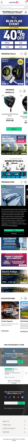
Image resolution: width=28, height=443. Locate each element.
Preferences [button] (14, 225)
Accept (14, 230)
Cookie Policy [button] (4, 223)
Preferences (14, 233)
